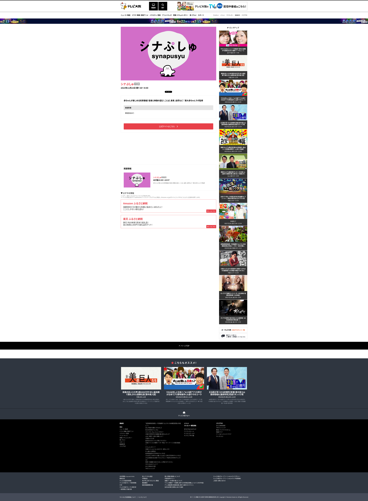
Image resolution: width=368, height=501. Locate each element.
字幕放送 (144, 478)
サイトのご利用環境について (128, 497)
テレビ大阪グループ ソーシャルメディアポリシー (226, 476)
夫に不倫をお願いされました (153, 428)
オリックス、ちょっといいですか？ (154, 432)
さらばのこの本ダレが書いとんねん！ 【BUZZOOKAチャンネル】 (163, 455)
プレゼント (216, 15)
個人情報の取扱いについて (172, 476)
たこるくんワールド (189, 433)
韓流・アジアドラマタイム (223, 430)
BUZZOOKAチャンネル (151, 430)
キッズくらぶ (219, 436)
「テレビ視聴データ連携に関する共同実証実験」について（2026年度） (184, 483)
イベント (222, 15)
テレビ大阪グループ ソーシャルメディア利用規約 (227, 478)
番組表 (122, 423)
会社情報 (127, 476)
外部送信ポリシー (170, 478)
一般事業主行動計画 (126, 489)
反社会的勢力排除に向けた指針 (174, 487)
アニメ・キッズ (123, 435)
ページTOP (185, 345)
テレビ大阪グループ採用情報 (128, 483)
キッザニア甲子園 (189, 435)
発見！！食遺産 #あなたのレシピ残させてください (159, 462)
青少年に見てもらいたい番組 (150, 481)
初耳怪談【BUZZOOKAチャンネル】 (155, 453)
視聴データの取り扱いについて (173, 481)
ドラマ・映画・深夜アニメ (126, 431)
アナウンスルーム (189, 431)
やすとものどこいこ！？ (151, 464)
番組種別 (144, 483)
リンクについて (142, 497)
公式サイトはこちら (167, 126)
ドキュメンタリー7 (150, 447)
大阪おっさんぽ (149, 438)
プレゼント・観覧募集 (190, 425)
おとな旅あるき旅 (150, 466)
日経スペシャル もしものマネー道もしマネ (157, 449)
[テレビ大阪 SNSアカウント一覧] (233, 332)
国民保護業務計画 (147, 485)
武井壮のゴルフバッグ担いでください (155, 440)
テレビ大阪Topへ (184, 415)
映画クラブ (219, 432)
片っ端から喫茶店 (150, 451)
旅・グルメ (122, 440)
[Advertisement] (168, 148)
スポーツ (122, 442)
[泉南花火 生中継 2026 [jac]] (184, 21)
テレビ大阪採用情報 (125, 481)
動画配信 (237, 15)
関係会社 (122, 478)
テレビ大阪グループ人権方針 (128, 487)
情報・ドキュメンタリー (126, 438)
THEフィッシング (150, 468)
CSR (121, 485)
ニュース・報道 (124, 429)
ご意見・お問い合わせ (219, 481)
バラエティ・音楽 (124, 433)
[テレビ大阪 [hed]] (131, 6)
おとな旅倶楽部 (220, 425)
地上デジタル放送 (147, 476)
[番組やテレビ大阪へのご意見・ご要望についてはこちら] (233, 338)
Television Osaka (230, 497)
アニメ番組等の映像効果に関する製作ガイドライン (179, 485)
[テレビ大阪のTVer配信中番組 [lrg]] (212, 10)
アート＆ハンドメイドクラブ (223, 434)
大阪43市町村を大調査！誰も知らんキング (157, 434)
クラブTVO (244, 15)
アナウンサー (229, 15)
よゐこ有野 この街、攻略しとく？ (154, 436)
